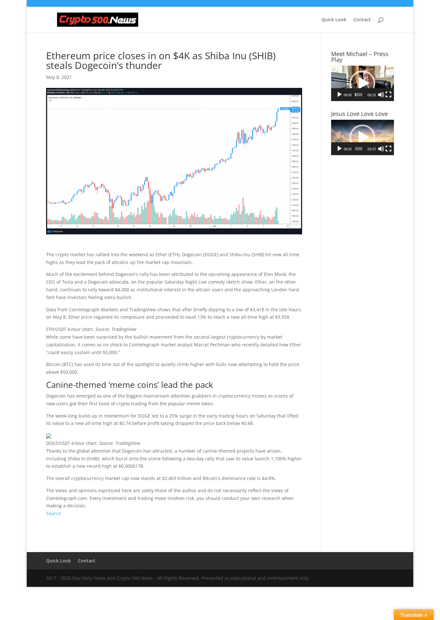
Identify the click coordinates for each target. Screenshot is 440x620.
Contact (362, 20)
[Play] (339, 94)
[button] (362, 83)
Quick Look (333, 20)
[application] (362, 83)
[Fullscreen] (388, 94)
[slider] (358, 94)
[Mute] (381, 94)
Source (53, 513)
